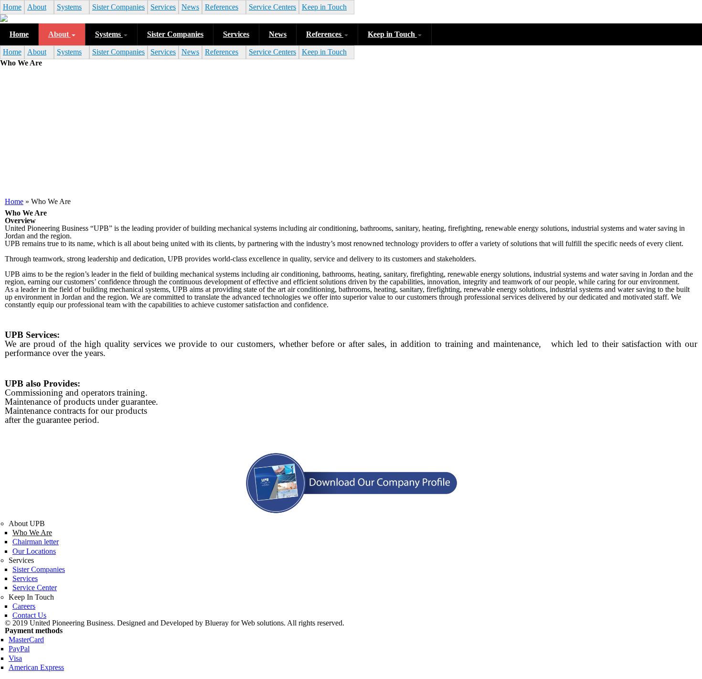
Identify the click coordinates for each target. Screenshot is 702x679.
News (190, 7)
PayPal (19, 649)
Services (163, 7)
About (36, 7)
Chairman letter (35, 542)
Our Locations (34, 551)
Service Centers (272, 7)
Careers (23, 606)
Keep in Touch (324, 7)
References (221, 7)
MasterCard (26, 640)
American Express (36, 667)
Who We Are (32, 532)
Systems (69, 7)
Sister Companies (118, 7)
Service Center (34, 587)
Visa (15, 658)
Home (12, 7)
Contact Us (29, 615)
